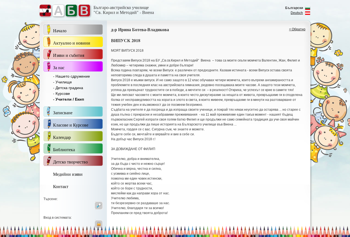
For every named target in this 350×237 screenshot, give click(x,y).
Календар (62, 137)
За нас (59, 67)
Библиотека (64, 149)
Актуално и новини (71, 43)
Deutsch (297, 13)
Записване (62, 112)
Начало (59, 30)
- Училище (62, 82)
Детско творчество (70, 162)
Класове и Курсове (70, 125)
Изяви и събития (68, 55)
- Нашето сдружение (71, 76)
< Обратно (297, 29)
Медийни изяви (68, 174)
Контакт (60, 186)
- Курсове (61, 93)
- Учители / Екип (68, 99)
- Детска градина (68, 88)
